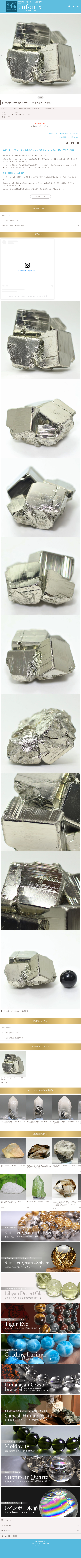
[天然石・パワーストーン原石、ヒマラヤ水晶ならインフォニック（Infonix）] (23, 2)
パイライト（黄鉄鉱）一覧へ (10, 220)
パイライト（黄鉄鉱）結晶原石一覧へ (13, 225)
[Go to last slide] (1, 56)
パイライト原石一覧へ (39, 196)
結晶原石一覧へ (6, 215)
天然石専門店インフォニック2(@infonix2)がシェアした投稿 (27, 296)
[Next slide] (79, 56)
